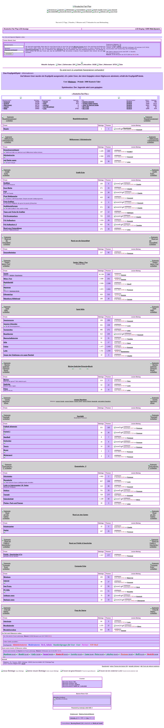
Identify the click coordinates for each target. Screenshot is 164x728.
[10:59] (36, 654)
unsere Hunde (60, 401)
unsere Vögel (78, 401)
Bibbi (5, 108)
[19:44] (89, 654)
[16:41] (112, 654)
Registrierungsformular (32, 49)
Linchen (46, 105)
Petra (129, 381)
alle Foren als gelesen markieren (149, 666)
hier (104, 51)
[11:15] (140, 654)
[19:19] (127, 654)
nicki (44, 103)
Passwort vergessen (11, 50)
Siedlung (11, 275)
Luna (44, 108)
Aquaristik (94, 401)
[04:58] (48, 654)
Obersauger (8, 105)
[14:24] (99, 654)
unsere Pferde (87, 401)
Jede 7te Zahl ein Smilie (91, 105)
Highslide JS (73, 718)
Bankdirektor (125, 351)
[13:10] (76, 654)
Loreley (6, 107)
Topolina (139, 225)
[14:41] (9, 654)
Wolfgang (130, 212)
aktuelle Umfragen (134, 666)
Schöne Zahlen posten (90, 103)
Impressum (74, 714)
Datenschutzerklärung (86, 714)
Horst (129, 343)
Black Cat (130, 578)
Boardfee (130, 591)
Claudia (138, 184)
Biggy (138, 499)
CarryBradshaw (48, 107)
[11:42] (23, 654)
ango (129, 162)
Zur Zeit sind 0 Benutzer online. (12, 633)
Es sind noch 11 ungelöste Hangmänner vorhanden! (82, 70)
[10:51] (62, 654)
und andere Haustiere (104, 401)
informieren (60, 49)
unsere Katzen (69, 401)
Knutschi (7, 102)
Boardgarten (18, 275)
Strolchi (6, 103)
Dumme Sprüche (88, 102)
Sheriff (119, 46)
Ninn (87, 718)
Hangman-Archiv (14, 291)
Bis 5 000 (86, 107)
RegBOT (130, 151)
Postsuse (130, 253)
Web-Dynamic (155, 29)
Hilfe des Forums (78, 46)
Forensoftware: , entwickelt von (82, 723)
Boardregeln (127, 128)
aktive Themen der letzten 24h (119, 666)
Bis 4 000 (86, 108)
